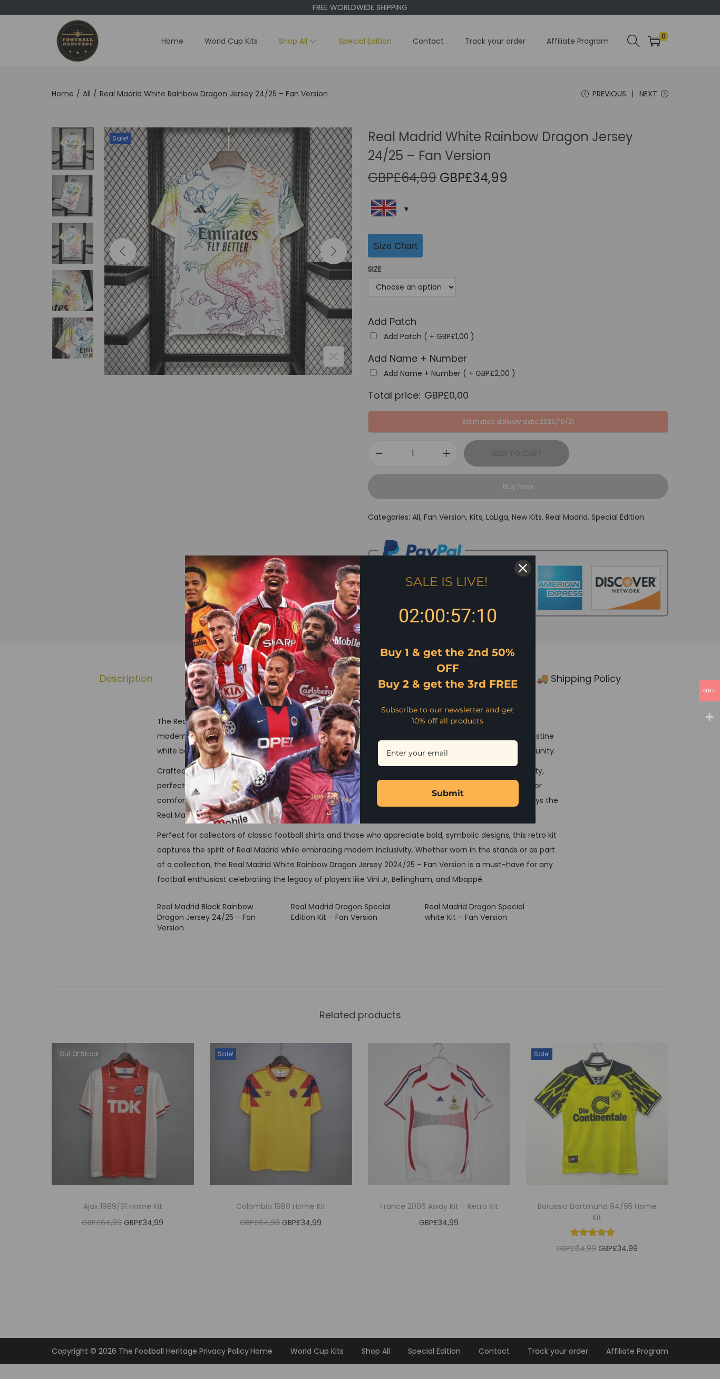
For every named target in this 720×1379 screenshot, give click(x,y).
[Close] (523, 568)
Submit (448, 793)
